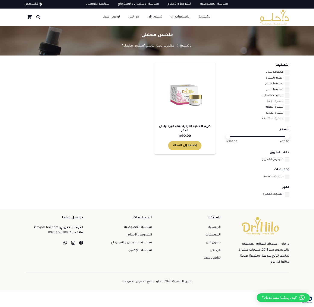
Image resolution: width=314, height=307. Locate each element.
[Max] (287, 136)
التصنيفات (213, 235)
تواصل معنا (212, 258)
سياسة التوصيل (140, 250)
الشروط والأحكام (140, 235)
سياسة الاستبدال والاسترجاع (131, 242)
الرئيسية (186, 46)
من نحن (215, 250)
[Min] (228, 136)
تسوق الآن (213, 242)
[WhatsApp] (65, 243)
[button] (172, 17)
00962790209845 (60, 233)
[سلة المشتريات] (29, 17)
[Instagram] (73, 243)
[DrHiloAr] (273, 17)
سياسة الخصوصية (138, 227)
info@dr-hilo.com (46, 228)
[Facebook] (81, 243)
